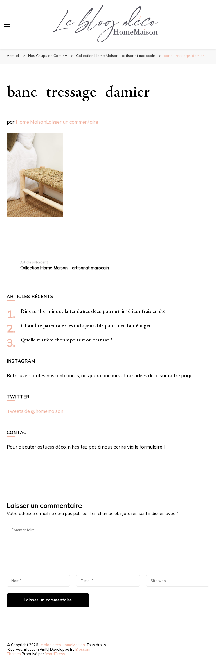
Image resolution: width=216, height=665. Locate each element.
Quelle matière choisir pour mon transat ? (66, 339)
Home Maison (31, 122)
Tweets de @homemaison (35, 411)
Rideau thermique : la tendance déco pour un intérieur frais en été (93, 311)
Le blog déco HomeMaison (62, 645)
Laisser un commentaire (72, 122)
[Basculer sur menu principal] (7, 25)
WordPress (55, 654)
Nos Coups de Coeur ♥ (47, 55)
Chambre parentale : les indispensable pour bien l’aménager (86, 325)
